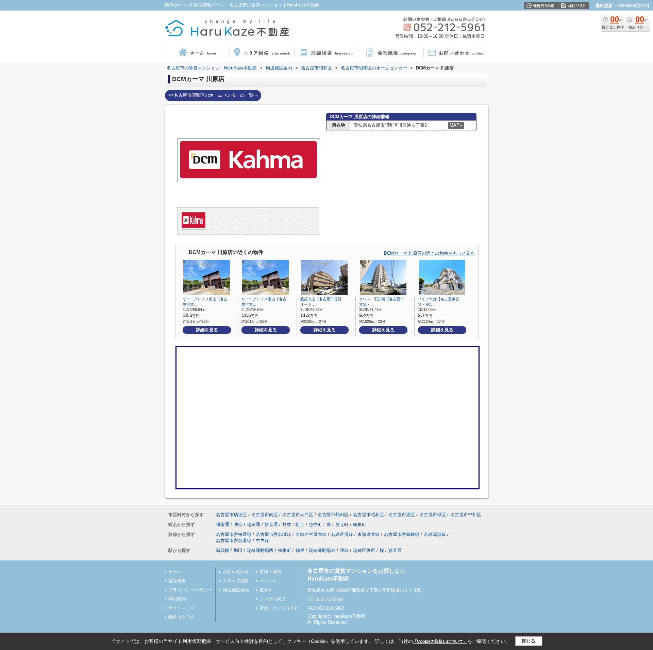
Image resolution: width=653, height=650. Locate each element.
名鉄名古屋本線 (311, 534)
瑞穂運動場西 (260, 550)
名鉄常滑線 (342, 534)
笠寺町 (342, 524)
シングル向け (272, 598)
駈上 (300, 524)
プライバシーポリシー (190, 589)
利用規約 (177, 598)
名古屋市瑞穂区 (231, 514)
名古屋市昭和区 (368, 514)
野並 (286, 524)
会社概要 (177, 580)
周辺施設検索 (236, 589)
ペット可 (268, 580)
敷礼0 (265, 589)
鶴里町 (359, 524)
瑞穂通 (253, 524)
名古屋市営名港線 (233, 540)
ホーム (175, 571)
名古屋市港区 (401, 514)
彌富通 (222, 524)
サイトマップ (181, 608)
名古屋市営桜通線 (233, 534)
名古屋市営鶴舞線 (401, 534)
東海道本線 (368, 534)
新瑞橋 (222, 550)
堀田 (238, 550)
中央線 (262, 540)
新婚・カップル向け (279, 608)
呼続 (238, 524)
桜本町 (284, 550)
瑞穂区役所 (364, 550)
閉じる (528, 641)
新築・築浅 (270, 571)
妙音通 (271, 524)
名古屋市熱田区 (333, 514)
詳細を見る (207, 329)
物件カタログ (181, 616)
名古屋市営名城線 (273, 534)
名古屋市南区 (264, 514)
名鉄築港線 (435, 534)
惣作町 (315, 524)
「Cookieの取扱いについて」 (440, 641)
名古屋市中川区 (465, 514)
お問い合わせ (236, 571)
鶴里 (300, 550)
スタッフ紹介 (236, 580)
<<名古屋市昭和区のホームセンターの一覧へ (213, 95)
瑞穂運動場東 (322, 550)
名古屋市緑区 (432, 514)
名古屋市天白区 (297, 514)
